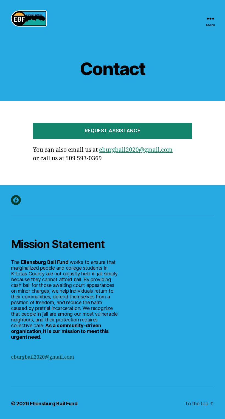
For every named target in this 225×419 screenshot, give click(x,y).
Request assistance (112, 130)
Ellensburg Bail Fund (54, 403)
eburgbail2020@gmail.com (136, 150)
